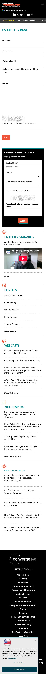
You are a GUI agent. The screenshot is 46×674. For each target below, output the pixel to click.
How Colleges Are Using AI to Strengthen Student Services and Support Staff (22, 528)
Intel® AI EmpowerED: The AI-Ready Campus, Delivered (19, 491)
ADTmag (23, 578)
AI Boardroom (23, 574)
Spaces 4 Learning (23, 624)
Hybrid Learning (29, 20)
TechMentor (23, 628)
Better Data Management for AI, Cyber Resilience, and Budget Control (21, 447)
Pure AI (23, 609)
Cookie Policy (12, 658)
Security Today (23, 620)
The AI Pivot (23, 636)
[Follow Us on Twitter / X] (18, 15)
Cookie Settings (19, 663)
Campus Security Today (23, 586)
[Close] (35, 640)
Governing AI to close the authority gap (21, 360)
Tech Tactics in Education (23, 632)
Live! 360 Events (23, 594)
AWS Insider (23, 582)
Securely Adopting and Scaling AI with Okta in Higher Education (21, 352)
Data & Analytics (11, 309)
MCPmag (23, 597)
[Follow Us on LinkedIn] (14, 14)
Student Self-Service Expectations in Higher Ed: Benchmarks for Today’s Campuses (20, 414)
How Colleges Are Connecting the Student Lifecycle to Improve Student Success (23, 516)
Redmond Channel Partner (23, 616)
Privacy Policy (24, 191)
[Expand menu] (43, 4)
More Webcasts (11, 392)
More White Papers (13, 456)
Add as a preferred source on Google (15, 10)
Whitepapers (14, 406)
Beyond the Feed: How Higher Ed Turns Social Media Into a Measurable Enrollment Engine (21, 478)
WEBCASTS (11, 345)
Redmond (23, 613)
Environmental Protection (23, 590)
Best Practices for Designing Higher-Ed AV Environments (22, 503)
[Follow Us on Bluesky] (21, 15)
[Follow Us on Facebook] (25, 15)
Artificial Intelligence (13, 295)
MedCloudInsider (23, 601)
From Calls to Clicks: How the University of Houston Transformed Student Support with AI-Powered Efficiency (22, 427)
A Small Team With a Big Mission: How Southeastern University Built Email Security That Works (21, 383)
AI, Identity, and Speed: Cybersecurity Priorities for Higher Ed (20, 243)
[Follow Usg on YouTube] (28, 15)
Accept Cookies (19, 669)
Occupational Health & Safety (23, 605)
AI (19, 20)
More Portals (10, 331)
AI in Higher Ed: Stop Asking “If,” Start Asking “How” (20, 438)
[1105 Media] (23, 569)
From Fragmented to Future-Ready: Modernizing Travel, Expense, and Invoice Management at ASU (22, 370)
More (6, 276)
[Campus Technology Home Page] (11, 4)
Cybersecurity (10, 302)
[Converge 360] (23, 559)
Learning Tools (10, 316)
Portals (10, 290)
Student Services (11, 324)
